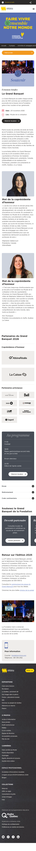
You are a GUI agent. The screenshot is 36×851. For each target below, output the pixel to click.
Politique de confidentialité (10, 824)
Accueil (3, 46)
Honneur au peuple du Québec (12, 703)
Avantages (5, 755)
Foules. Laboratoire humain (11, 697)
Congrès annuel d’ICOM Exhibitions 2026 (15, 775)
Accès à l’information (9, 719)
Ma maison (5, 689)
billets (28, 670)
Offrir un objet (6, 791)
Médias (4, 728)
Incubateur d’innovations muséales (13, 772)
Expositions (7, 682)
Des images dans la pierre (10, 694)
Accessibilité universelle (9, 736)
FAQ (3, 800)
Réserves (5, 789)
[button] (30, 2)
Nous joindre (6, 722)
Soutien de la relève (8, 761)
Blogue (4, 778)
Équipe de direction (8, 733)
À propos (12, 46)
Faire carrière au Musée (9, 750)
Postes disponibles (8, 753)
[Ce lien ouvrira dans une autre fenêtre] (18, 611)
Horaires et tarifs (9, 2)
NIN (3, 700)
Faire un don (9, 53)
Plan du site (5, 739)
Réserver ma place (10, 121)
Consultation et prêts (9, 794)
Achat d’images (7, 797)
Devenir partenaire (14, 540)
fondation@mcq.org (19, 655)
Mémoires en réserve (8, 706)
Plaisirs (4, 708)
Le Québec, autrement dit (10, 692)
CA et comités (6, 731)
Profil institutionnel (8, 725)
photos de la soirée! (27, 590)
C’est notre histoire (8, 686)
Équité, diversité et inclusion (11, 758)
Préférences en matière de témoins (13, 827)
